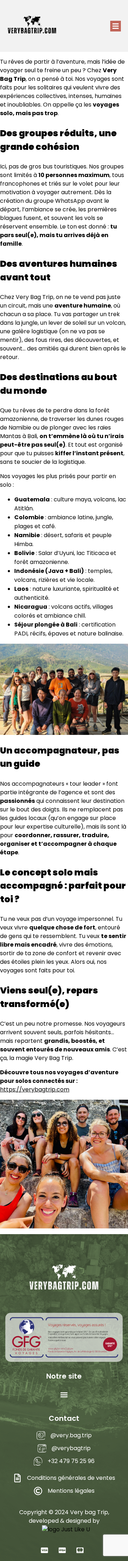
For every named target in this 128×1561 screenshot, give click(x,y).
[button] (115, 26)
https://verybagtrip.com (34, 1089)
